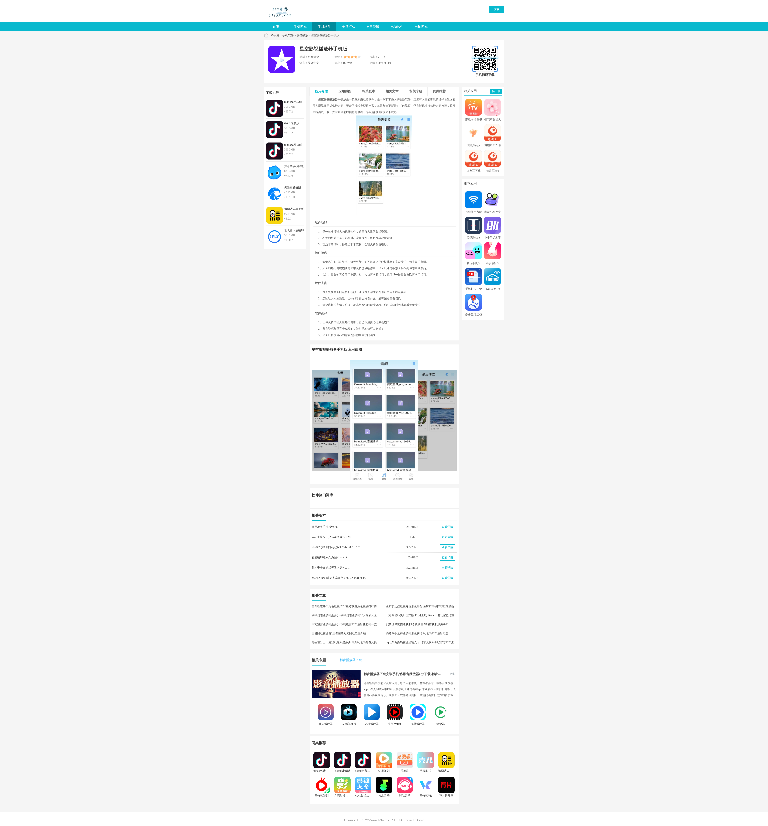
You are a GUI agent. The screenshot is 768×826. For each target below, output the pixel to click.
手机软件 (324, 26)
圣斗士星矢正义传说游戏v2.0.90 (331, 537)
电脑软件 (397, 26)
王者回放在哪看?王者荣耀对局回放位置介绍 (339, 633)
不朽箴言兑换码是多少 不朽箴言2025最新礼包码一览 (344, 624)
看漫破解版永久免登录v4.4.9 (329, 557)
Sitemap (419, 820)
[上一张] (348, 420)
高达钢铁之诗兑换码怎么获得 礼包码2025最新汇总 (417, 633)
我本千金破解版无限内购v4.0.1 (331, 567)
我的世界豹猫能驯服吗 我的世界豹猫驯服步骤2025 (417, 624)
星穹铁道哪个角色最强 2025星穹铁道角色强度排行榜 (344, 606)
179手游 (274, 35)
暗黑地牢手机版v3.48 (325, 526)
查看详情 (447, 526)
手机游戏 (300, 26)
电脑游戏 (421, 26)
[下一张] (420, 420)
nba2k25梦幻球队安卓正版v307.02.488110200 (339, 577)
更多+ (453, 673)
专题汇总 (348, 26)
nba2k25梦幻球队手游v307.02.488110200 (336, 547)
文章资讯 (372, 26)
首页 (276, 26)
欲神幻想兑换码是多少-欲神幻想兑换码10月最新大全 (344, 615)
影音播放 (302, 35)
